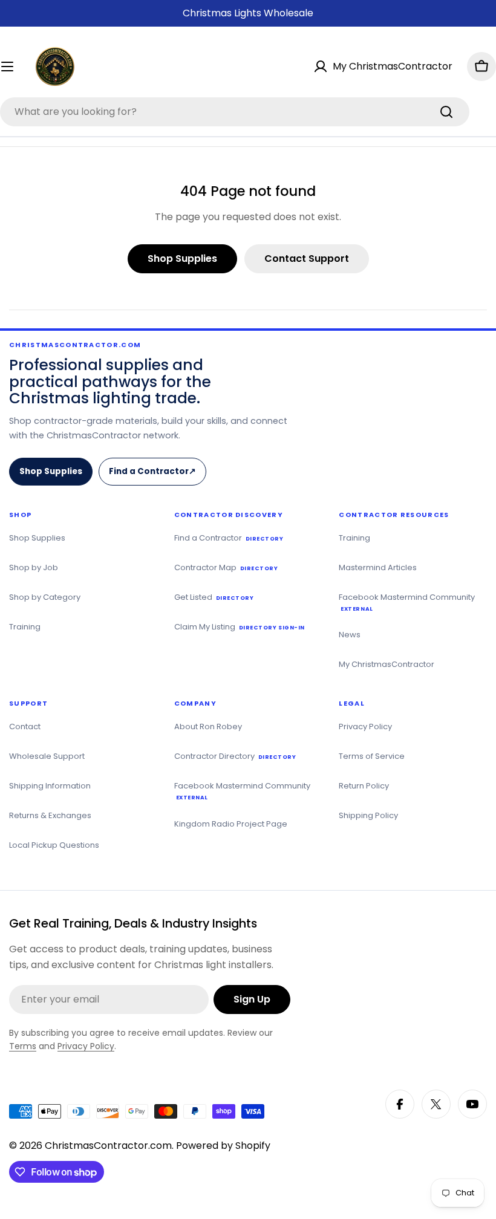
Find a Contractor (156, 476)
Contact (25, 726)
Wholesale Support (47, 756)
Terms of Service (372, 756)
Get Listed (214, 597)
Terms (22, 1046)
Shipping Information (50, 786)
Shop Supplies (50, 471)
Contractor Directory (235, 756)
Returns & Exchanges (50, 815)
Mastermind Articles (378, 567)
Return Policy (364, 786)
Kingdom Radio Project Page (230, 824)
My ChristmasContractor (386, 664)
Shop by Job (33, 567)
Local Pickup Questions (54, 845)
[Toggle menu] (13, 66)
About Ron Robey (208, 726)
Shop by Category (44, 597)
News (350, 634)
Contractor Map (226, 567)
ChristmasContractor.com (108, 1145)
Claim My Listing (239, 626)
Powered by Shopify (223, 1145)
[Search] (446, 112)
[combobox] (234, 111)
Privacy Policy (365, 726)
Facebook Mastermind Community (407, 602)
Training (25, 626)
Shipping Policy (368, 815)
